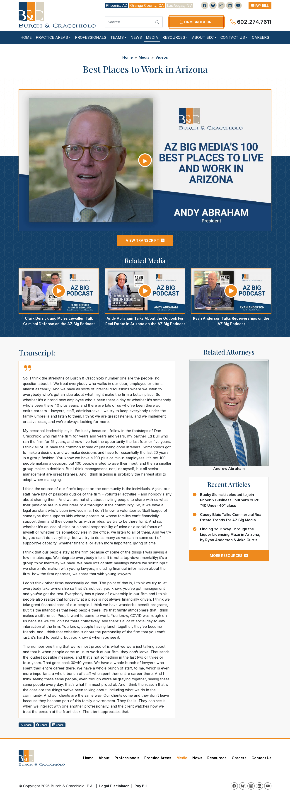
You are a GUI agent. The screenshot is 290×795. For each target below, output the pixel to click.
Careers (260, 37)
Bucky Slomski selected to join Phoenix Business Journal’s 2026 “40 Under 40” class (229, 500)
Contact (232, 37)
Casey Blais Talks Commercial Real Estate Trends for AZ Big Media (231, 517)
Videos (161, 57)
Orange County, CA (147, 5)
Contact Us (261, 758)
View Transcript (142, 240)
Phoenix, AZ (116, 5)
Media (152, 37)
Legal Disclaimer (114, 786)
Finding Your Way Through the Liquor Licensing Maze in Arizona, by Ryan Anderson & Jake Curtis (230, 534)
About (203, 37)
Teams (117, 37)
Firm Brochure (198, 22)
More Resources (226, 555)
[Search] (157, 22)
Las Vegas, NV (179, 5)
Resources (173, 37)
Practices (52, 37)
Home (26, 37)
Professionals (90, 37)
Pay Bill (261, 5)
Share (27, 725)
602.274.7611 (253, 22)
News (136, 37)
